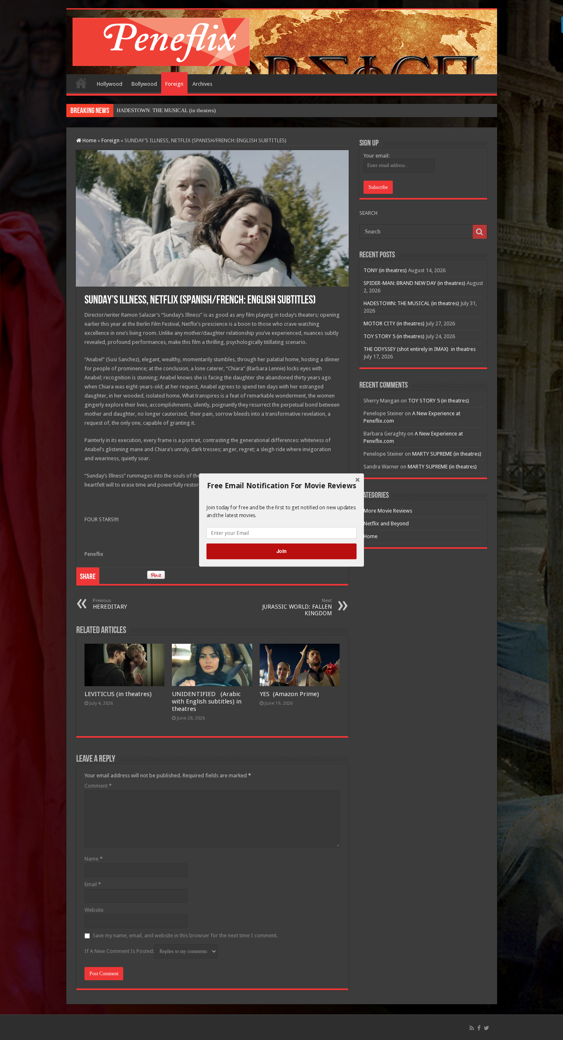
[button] (281, 486)
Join (281, 551)
